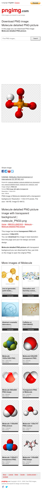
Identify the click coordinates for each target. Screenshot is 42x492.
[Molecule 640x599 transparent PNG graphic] (31, 343)
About (4, 474)
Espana (17, 3)
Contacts (5, 477)
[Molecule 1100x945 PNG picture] (10, 411)
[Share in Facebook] (3, 171)
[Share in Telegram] (6, 171)
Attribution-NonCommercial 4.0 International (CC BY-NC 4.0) (17, 178)
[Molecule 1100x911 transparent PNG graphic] (10, 445)
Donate (22, 474)
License (11, 474)
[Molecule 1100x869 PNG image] (31, 445)
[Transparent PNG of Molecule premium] (31, 377)
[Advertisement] (21, 63)
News (16, 474)
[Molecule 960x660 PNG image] (10, 377)
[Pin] (9, 171)
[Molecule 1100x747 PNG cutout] (31, 411)
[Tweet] (12, 171)
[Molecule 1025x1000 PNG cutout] (10, 343)
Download (10, 296)
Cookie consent (31, 474)
